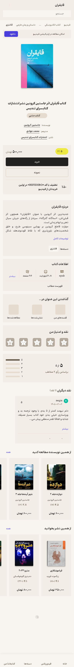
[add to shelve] (60, 310)
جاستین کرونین (32, 125)
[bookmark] (45, 94)
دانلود (12, 34)
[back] (69, 5)
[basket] (14, 5)
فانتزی (9, 25)
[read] (14, 310)
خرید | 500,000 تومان (37, 662)
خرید (37, 162)
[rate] (64, 342)
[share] (28, 94)
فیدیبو (67, 25)
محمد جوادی (32, 131)
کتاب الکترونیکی (52, 25)
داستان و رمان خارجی (25, 25)
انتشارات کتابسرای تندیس (34, 137)
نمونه (37, 173)
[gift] (37, 94)
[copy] (8, 187)
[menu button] (5, 5)
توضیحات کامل (60, 239)
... (40, 25)
